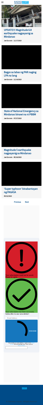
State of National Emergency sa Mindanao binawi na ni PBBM (21, 112)
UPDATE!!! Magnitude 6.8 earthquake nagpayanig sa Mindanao (18, 33)
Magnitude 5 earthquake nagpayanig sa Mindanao (17, 151)
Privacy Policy (21, 345)
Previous (17, 202)
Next (27, 202)
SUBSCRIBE (32, 331)
